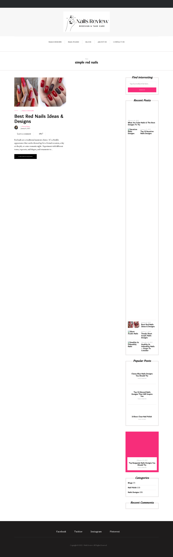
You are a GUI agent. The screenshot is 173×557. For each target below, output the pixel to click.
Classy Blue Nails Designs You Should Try (142, 375)
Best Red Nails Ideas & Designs (38, 118)
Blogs (88, 42)
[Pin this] (60, 134)
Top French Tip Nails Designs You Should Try (147, 464)
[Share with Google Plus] (56, 134)
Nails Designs (55, 42)
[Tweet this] (53, 134)
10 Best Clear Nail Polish (142, 416)
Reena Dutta (26, 126)
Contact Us (118, 42)
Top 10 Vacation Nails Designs (147, 132)
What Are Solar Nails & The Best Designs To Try (141, 123)
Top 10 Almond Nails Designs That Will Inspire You (142, 394)
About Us (102, 42)
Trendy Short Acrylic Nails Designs (146, 335)
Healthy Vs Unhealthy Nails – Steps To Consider (148, 347)
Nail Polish (73, 42)
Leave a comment (24, 133)
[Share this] (49, 134)
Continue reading (25, 156)
